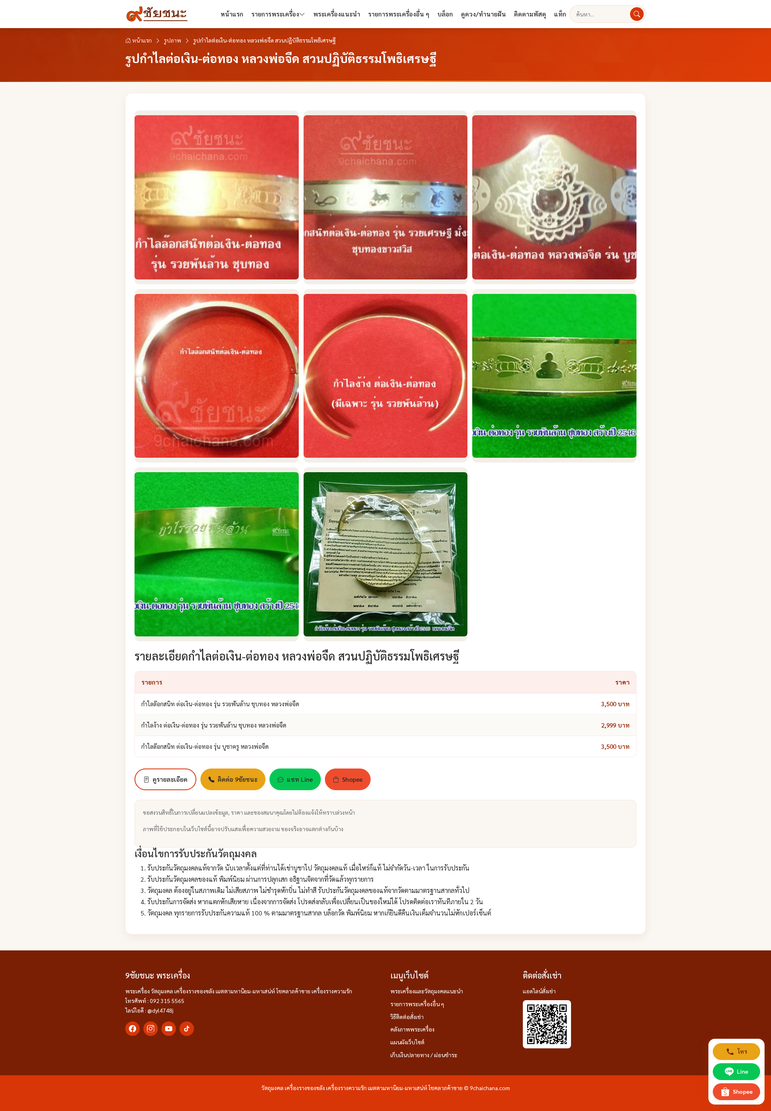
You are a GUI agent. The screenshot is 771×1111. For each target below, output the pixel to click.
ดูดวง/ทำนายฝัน (483, 14)
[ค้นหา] (637, 14)
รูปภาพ (172, 40)
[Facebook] (132, 1028)
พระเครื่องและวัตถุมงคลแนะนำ (426, 991)
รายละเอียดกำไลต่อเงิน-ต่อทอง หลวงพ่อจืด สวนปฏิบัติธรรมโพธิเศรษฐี (297, 655)
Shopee (352, 779)
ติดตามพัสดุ (530, 14)
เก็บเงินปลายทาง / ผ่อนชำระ (423, 1054)
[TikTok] (186, 1028)
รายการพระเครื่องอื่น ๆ (398, 14)
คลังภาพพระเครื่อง (412, 1029)
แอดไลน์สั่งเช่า (539, 991)
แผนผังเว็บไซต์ (407, 1042)
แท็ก (560, 14)
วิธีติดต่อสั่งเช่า (407, 1016)
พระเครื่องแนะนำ (336, 14)
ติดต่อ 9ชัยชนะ (237, 779)
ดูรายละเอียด (170, 779)
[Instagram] (150, 1028)
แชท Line (300, 779)
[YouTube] (168, 1028)
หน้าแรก (231, 14)
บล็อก (445, 14)
